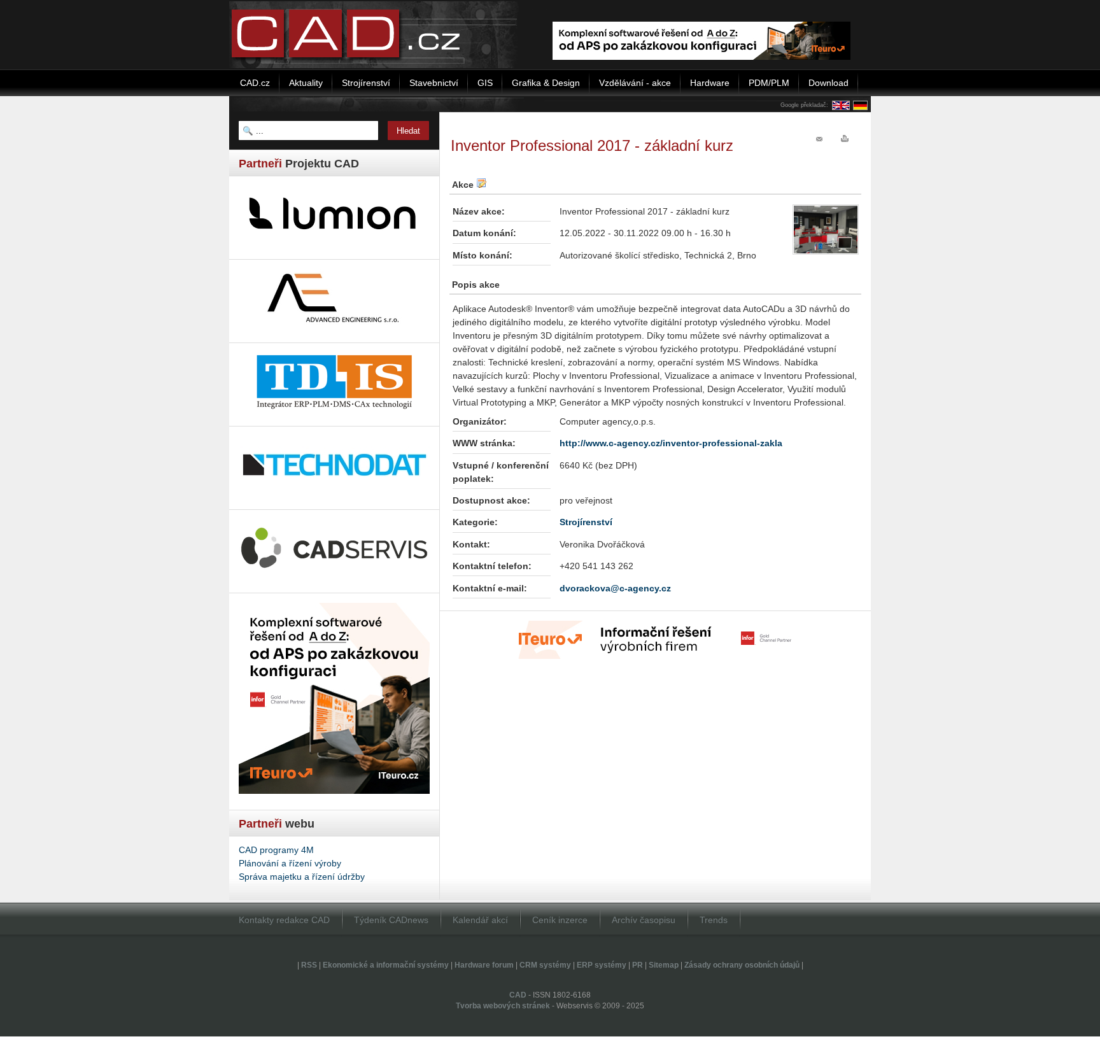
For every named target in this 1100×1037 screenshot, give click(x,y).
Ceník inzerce (560, 920)
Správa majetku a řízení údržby (302, 876)
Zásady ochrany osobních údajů (742, 965)
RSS (309, 965)
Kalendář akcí (480, 920)
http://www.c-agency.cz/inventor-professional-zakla (671, 443)
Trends (714, 920)
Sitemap (664, 965)
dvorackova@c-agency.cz (615, 588)
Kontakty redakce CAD (284, 920)
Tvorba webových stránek (503, 1005)
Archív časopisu (643, 920)
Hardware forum (484, 965)
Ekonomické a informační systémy (386, 965)
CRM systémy (545, 965)
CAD (517, 995)
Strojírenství (586, 522)
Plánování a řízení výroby (290, 863)
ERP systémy (601, 965)
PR (637, 965)
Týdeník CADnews (391, 920)
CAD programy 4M (276, 850)
